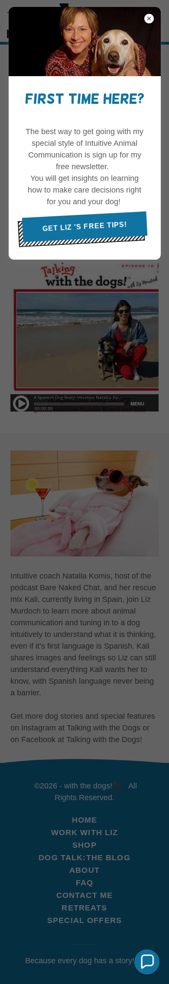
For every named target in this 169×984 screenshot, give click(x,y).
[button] (146, 961)
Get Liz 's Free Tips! (84, 226)
